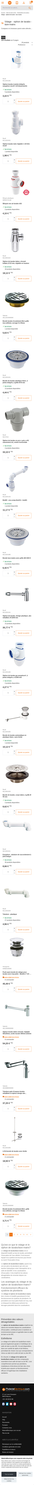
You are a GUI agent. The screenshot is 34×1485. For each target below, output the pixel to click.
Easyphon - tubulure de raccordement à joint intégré (17, 855)
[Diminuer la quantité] (14, 102)
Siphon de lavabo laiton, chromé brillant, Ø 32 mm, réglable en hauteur (16, 262)
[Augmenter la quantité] (14, 100)
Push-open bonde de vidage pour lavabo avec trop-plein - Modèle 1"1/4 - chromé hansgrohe (16, 973)
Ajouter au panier (23, 101)
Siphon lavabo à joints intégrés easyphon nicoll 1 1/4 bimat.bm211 (15, 85)
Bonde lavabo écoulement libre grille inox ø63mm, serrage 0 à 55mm (16, 322)
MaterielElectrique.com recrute (11, 1430)
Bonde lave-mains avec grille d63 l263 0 (17, 558)
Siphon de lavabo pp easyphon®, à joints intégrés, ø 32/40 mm (15, 676)
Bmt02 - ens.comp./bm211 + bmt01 (15, 500)
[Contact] (17, 3)
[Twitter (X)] (7, 1404)
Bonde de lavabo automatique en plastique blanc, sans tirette (14, 736)
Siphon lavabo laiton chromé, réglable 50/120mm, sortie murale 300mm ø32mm (17, 1032)
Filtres (3, 37)
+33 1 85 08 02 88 (7, 1399)
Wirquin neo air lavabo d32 (12, 203)
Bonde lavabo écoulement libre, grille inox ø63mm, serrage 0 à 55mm (16, 1210)
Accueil (4, 1417)
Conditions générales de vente (11, 1447)
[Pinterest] (15, 1404)
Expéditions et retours (8, 1449)
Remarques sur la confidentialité (12, 1444)
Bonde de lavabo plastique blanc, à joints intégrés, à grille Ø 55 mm (15, 381)
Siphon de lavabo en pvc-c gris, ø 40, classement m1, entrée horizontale (16, 441)
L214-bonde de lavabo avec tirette (15, 1151)
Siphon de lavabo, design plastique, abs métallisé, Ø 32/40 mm (17, 616)
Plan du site (5, 1433)
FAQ (3, 1419)
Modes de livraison (8, 1452)
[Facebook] (3, 1404)
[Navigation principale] (2, 2)
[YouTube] (11, 1404)
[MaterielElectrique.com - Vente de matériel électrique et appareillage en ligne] (10, 3)
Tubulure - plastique (10, 914)
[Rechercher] (30, 8)
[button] (24, 3)
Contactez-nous (7, 1427)
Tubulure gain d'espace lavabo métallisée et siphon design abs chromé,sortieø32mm (14, 1092)
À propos (5, 1425)
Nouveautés (5, 1422)
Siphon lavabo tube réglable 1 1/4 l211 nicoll (16, 145)
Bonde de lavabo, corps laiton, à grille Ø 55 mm (17, 796)
